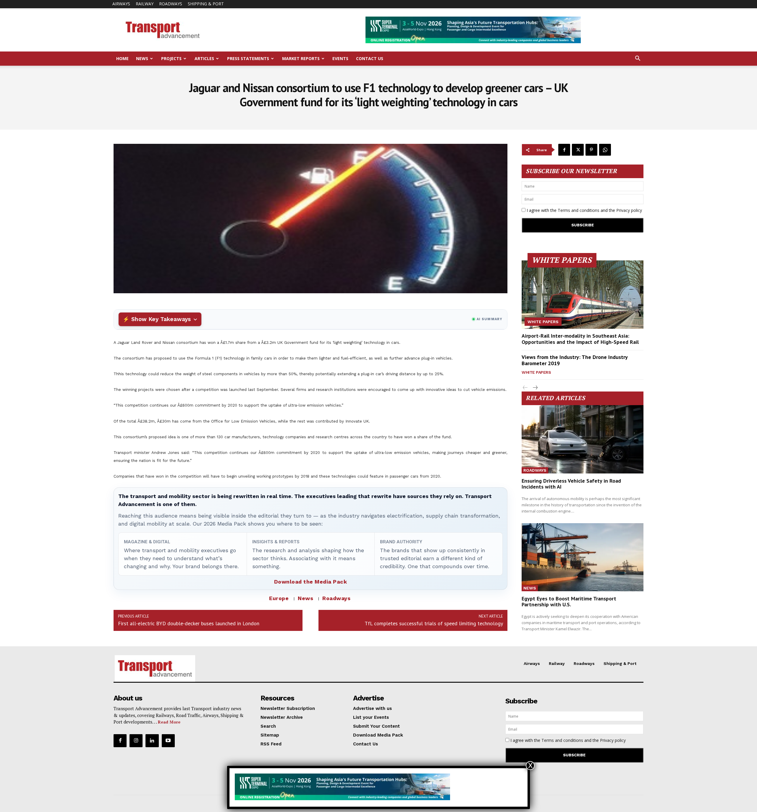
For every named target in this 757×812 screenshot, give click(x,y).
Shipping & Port (206, 4)
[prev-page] (525, 388)
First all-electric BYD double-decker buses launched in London (188, 623)
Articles (204, 58)
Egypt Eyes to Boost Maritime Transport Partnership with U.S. (569, 601)
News (142, 58)
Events (340, 58)
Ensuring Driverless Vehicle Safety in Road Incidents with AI (571, 483)
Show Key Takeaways (161, 319)
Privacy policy (629, 210)
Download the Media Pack (310, 582)
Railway (144, 4)
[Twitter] (578, 150)
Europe (279, 598)
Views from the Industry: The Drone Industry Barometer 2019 (575, 360)
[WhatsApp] (605, 150)
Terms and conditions (578, 210)
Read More (169, 722)
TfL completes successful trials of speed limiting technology (434, 623)
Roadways (170, 4)
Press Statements (248, 58)
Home (122, 58)
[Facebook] (564, 150)
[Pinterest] (591, 150)
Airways (121, 4)
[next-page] (534, 388)
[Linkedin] (151, 740)
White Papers (543, 321)
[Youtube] (168, 740)
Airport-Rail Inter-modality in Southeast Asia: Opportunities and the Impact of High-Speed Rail (580, 339)
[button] (637, 59)
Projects (171, 58)
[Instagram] (136, 740)
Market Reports (301, 58)
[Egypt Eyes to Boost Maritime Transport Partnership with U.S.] (582, 557)
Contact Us (369, 58)
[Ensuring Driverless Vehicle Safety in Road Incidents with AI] (582, 439)
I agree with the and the (583, 210)
